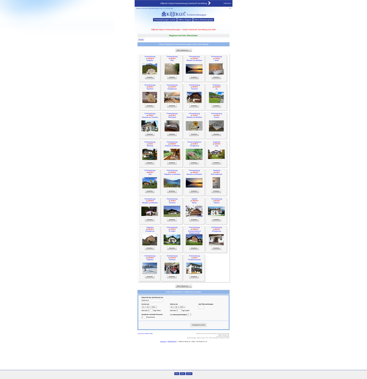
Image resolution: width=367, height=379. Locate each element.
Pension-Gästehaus (194, 142)
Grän (150, 174)
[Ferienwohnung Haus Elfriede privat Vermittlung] (194, 245)
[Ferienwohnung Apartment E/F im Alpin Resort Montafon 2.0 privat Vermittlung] (149, 74)
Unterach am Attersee (172, 146)
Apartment (216, 142)
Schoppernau (172, 89)
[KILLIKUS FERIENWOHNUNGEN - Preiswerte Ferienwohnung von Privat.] (183, 16)
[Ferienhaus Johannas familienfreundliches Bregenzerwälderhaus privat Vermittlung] (216, 102)
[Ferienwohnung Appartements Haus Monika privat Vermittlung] (216, 245)
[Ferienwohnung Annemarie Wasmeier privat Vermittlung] (216, 74)
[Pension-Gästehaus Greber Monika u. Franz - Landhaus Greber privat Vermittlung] (194, 159)
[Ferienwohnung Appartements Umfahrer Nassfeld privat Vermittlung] (149, 273)
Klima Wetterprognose (203, 20)
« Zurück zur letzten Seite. (145, 333)
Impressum (227, 3)
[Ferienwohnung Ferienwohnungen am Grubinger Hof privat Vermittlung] (172, 159)
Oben (182, 374)
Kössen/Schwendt (194, 259)
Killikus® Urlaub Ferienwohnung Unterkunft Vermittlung (183, 3)
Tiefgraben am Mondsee (172, 174)
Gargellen (150, 60)
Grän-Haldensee (216, 174)
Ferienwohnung (150, 56)
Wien (172, 60)
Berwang (150, 146)
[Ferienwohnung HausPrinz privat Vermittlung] (172, 74)
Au (217, 89)
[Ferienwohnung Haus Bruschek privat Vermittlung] (172, 245)
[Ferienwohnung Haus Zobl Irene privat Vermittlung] (172, 216)
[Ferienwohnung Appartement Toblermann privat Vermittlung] (172, 102)
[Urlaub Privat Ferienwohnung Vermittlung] (209, 4)
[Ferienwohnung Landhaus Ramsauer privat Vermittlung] (172, 188)
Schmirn (216, 117)
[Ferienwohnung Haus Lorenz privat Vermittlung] (149, 188)
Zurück (189, 374)
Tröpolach (150, 259)
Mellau (194, 203)
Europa (141, 39)
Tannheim (150, 89)
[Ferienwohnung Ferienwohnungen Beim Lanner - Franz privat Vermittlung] (194, 188)
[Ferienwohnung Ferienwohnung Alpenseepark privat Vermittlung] (149, 216)
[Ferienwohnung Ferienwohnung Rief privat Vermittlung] (172, 273)
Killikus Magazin (185, 20)
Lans (216, 146)
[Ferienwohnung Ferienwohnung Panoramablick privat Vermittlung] (216, 216)
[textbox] (152, 300)
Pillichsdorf (172, 117)
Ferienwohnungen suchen (165, 20)
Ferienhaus (216, 85)
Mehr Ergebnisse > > (184, 50)
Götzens (216, 203)
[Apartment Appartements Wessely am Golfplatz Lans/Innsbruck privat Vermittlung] (216, 159)
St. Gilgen (172, 231)
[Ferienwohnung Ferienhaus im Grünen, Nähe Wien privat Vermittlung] (172, 131)
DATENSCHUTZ (172, 341)
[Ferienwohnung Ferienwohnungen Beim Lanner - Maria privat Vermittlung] (194, 74)
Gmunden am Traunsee (150, 117)
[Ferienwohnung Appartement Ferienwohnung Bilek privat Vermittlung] (149, 131)
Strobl (217, 60)
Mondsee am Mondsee (194, 60)
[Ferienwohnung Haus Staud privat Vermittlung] (216, 131)
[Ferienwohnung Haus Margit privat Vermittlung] (194, 273)
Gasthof (194, 199)
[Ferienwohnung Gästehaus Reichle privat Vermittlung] (194, 102)
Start (176, 374)
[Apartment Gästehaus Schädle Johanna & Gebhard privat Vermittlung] (216, 188)
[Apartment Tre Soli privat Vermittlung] (149, 245)
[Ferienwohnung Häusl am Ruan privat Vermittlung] (149, 159)
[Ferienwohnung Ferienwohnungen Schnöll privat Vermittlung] (194, 131)
